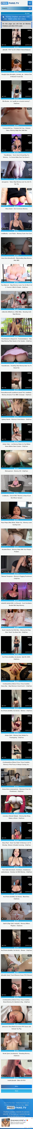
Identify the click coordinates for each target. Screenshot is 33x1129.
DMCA (26, 1105)
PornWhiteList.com (10, 1105)
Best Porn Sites (20, 1105)
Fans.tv (16, 1107)
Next (16, 1091)
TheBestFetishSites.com (22, 1103)
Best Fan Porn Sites (9, 1103)
